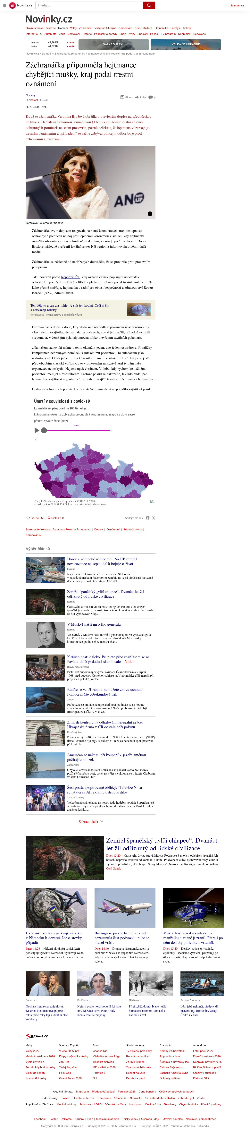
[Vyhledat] (149, 5)
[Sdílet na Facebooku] (148, 518)
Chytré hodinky (188, 1104)
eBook (128, 97)
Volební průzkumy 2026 (40, 1056)
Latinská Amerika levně (174, 1072)
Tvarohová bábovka (138, 1067)
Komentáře (125, 28)
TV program (168, 33)
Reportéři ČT (70, 276)
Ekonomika (161, 28)
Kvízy (132, 33)
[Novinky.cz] (49, 20)
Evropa (71, 569)
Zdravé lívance (135, 1061)
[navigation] (5, 5)
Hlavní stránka (35, 28)
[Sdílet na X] (153, 518)
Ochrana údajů (150, 1118)
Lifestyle (176, 28)
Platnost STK (201, 1078)
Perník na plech (136, 1078)
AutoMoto (50, 33)
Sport (123, 33)
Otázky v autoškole (205, 1072)
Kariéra (79, 1118)
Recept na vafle (136, 1072)
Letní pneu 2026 (203, 1050)
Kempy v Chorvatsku (172, 1050)
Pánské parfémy (211, 1104)
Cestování (74, 33)
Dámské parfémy (115, 1104)
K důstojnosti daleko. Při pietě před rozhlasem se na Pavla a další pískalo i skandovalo (108, 659)
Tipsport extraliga (103, 1061)
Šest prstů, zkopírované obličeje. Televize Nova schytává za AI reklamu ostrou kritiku (104, 790)
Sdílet (142, 97)
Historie (87, 33)
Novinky (30, 95)
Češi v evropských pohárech (176, 1091)
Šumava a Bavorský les (174, 1061)
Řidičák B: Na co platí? (207, 1067)
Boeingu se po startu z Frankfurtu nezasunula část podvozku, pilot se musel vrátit (122, 937)
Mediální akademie (108, 1118)
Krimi (138, 28)
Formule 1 (99, 1072)
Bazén (65, 1098)
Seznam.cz (237, 5)
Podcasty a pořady (105, 33)
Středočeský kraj (133, 529)
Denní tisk (184, 33)
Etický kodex (130, 1118)
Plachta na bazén (83, 1098)
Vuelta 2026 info (69, 1050)
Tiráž (90, 1118)
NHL (95, 1078)
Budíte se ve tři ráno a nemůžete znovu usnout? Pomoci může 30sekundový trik (105, 692)
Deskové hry (153, 1104)
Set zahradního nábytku (160, 1098)
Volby (73, 28)
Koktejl (187, 28)
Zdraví (70, 699)
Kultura (147, 28)
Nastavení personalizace (201, 1118)
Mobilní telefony (66, 1104)
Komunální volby (36, 1078)
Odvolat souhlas (173, 1118)
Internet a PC (34, 33)
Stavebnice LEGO (90, 1104)
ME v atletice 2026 (104, 1067)
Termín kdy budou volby (40, 1067)
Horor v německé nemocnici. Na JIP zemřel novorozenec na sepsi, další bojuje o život (102, 561)
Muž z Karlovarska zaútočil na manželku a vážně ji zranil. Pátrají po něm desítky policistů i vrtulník (193, 937)
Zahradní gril (186, 1098)
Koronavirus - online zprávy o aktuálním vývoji (56, 314)
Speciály (143, 33)
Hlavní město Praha (78, 667)
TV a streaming (75, 797)
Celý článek (113, 868)
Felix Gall (65, 1072)
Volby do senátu (36, 1072)
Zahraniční (85, 28)
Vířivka (201, 1098)
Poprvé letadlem (170, 1056)
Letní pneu (135, 1104)
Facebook (40, 1118)
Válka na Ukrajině (105, 28)
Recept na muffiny (137, 1056)
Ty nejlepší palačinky (139, 1050)
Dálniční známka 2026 (207, 1056)
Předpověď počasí (103, 1091)
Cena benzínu (147, 1091)
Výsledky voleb (35, 1061)
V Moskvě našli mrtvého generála (94, 624)
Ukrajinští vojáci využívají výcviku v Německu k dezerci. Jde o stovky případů (54, 937)
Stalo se (51, 28)
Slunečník (120, 1098)
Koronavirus (33, 534)
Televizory (170, 1104)
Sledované (199, 33)
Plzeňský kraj (74, 732)
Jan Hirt (64, 1061)
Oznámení (113, 529)
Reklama (66, 1118)
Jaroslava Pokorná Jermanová (71, 529)
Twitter (53, 1118)
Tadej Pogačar (68, 1067)
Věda (62, 33)
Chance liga (100, 1050)
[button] (90, 182)
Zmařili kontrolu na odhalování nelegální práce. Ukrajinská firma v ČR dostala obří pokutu (105, 724)
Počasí (154, 33)
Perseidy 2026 (127, 1091)
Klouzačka (135, 1098)
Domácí (63, 28)
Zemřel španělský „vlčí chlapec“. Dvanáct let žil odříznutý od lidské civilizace (105, 594)
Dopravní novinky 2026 (207, 1061)
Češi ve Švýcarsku (171, 1067)
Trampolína (104, 1098)
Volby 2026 (32, 1050)
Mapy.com (82, 1091)
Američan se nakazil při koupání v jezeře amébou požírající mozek (106, 757)
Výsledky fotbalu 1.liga (106, 1056)
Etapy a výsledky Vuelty (73, 1056)
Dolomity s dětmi (170, 1078)
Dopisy (98, 529)
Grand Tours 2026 (70, 1078)
